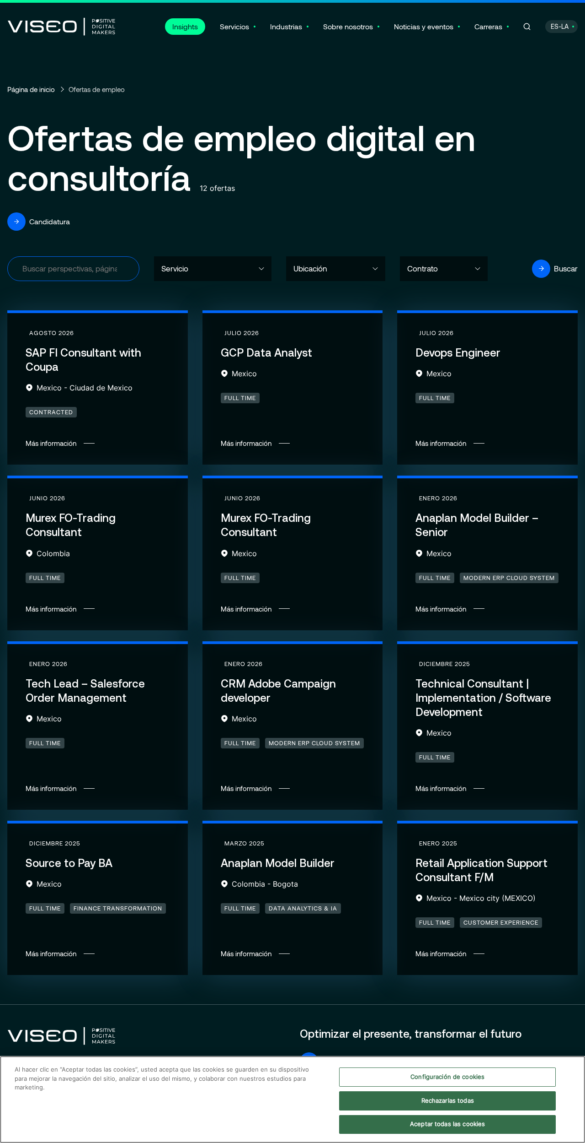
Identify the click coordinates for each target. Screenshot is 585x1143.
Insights (185, 26)
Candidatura (49, 221)
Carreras (488, 26)
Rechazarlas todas (447, 1100)
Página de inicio (31, 89)
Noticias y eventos (423, 26)
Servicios (234, 26)
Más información (97, 389)
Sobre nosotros (348, 26)
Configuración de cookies (447, 1076)
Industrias (286, 26)
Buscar (566, 268)
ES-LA (560, 26)
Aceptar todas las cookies (447, 1123)
